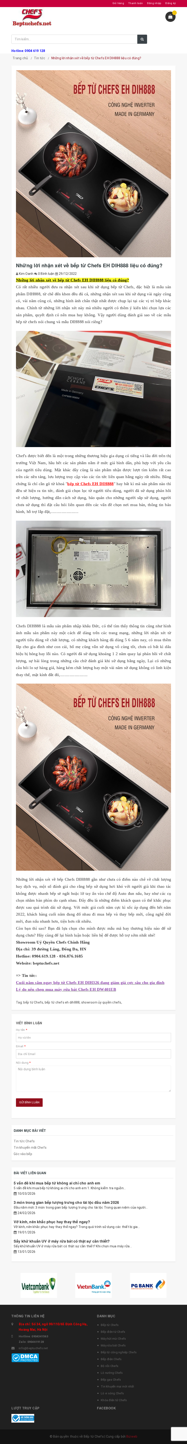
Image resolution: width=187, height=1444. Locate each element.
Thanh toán (135, 3)
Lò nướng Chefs (112, 1373)
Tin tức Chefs (24, 1141)
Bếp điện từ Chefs (113, 1331)
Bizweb (132, 1436)
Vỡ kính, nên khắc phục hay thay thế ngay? (52, 1221)
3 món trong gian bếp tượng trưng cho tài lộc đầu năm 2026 (66, 1202)
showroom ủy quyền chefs (101, 1002)
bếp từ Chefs (33, 1002)
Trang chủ (20, 58)
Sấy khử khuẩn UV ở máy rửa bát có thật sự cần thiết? (62, 1241)
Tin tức (39, 58)
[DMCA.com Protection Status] (25, 1357)
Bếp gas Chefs (111, 1379)
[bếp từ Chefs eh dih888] (93, 777)
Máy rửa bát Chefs (113, 1345)
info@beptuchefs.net (33, 1348)
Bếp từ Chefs (110, 1325)
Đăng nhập (154, 3)
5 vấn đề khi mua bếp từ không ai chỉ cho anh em (57, 1183)
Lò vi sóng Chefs (112, 1393)
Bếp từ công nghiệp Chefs (119, 1352)
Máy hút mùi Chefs (113, 1338)
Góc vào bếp (23, 1154)
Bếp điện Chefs (111, 1359)
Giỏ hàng (118, 3)
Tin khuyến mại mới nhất (117, 1386)
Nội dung (23, 1062)
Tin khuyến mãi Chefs (30, 1147)
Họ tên (21, 1030)
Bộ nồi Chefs (109, 1366)
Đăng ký (170, 3)
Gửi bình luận (29, 1102)
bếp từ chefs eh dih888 (62, 1002)
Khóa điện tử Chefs (114, 1400)
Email (21, 1046)
